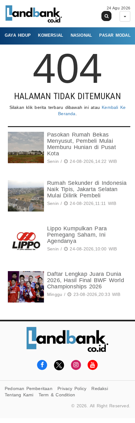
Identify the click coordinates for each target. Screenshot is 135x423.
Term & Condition (57, 394)
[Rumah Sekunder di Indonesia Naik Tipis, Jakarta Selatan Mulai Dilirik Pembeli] (25, 196)
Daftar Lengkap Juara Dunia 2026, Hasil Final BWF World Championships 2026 (85, 280)
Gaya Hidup (18, 35)
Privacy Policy (71, 388)
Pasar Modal (114, 35)
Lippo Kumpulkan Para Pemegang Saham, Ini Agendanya (77, 234)
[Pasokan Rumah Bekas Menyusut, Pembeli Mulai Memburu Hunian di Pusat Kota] (25, 149)
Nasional (81, 35)
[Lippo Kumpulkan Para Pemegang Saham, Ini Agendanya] (25, 241)
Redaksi (99, 388)
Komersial (50, 35)
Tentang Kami (19, 394)
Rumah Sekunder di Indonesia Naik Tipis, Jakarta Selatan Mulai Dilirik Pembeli (87, 189)
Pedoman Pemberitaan (28, 388)
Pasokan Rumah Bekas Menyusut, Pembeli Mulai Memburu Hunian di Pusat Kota (81, 143)
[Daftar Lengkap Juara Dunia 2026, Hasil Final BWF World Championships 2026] (25, 287)
